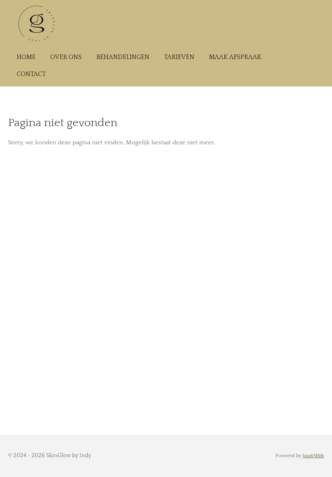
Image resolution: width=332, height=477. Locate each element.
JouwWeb (313, 455)
